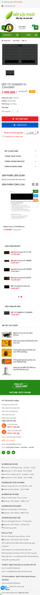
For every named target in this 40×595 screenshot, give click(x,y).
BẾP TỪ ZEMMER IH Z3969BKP (21, 312)
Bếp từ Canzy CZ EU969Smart (13, 227)
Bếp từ (24, 40)
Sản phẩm (16, 40)
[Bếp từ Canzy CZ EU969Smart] (20, 206)
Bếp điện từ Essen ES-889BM (11, 260)
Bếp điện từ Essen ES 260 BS (11, 278)
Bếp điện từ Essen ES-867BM (11, 269)
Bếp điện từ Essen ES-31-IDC (11, 252)
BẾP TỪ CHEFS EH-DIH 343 (10, 286)
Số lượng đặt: (6, 111)
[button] (27, 27)
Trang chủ (6, 40)
